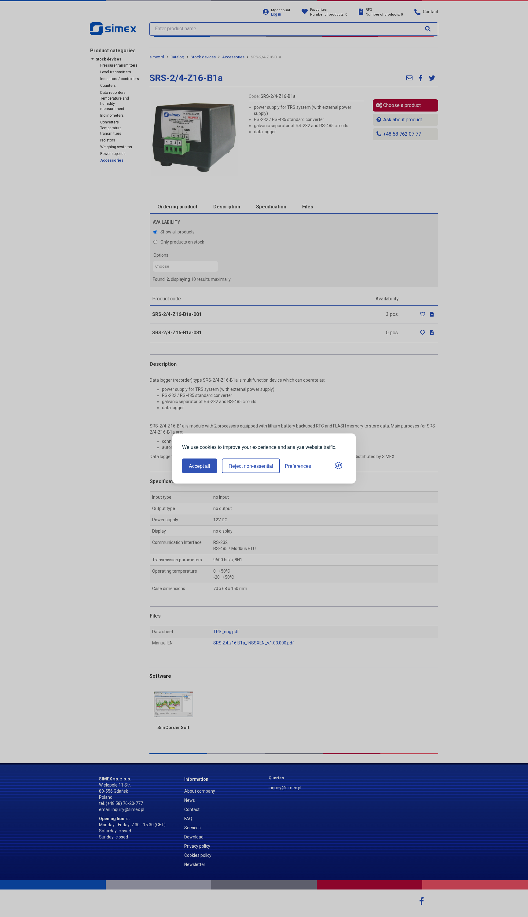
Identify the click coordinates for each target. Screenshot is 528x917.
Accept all (199, 465)
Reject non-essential (251, 465)
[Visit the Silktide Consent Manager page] (338, 466)
